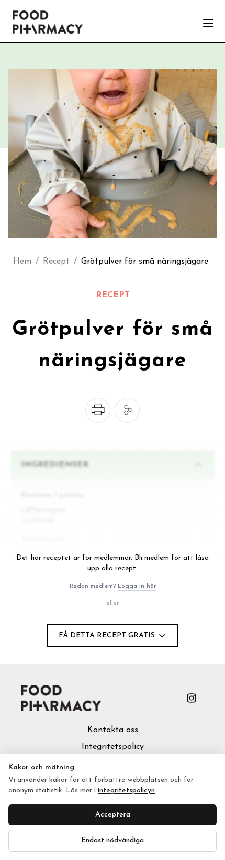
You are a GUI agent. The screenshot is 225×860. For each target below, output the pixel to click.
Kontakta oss (112, 730)
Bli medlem (151, 558)
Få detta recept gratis (107, 635)
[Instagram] (191, 698)
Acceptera (112, 815)
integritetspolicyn (126, 790)
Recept (56, 261)
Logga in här (137, 586)
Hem (22, 261)
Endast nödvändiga (112, 840)
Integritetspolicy (113, 747)
